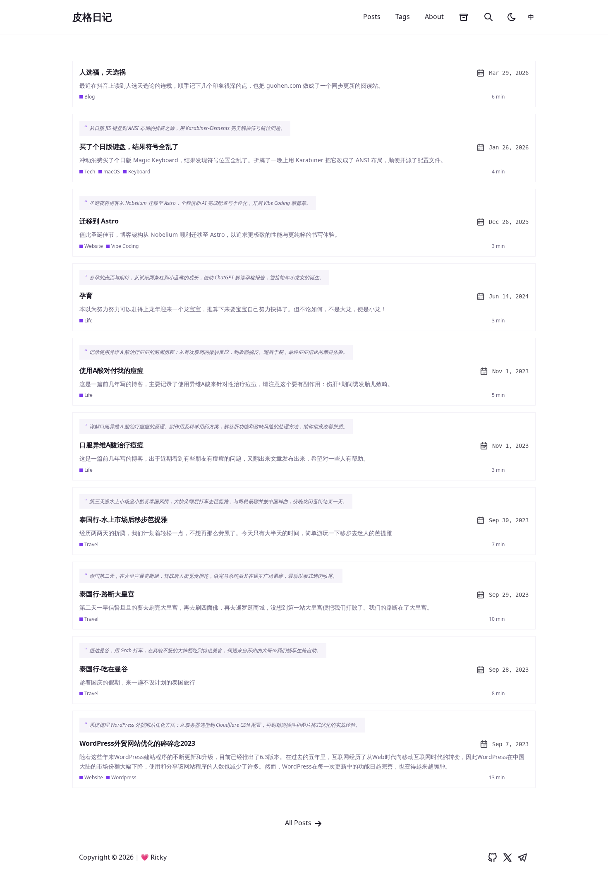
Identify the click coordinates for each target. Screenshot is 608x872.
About (434, 16)
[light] (511, 17)
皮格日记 (92, 17)
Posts (372, 16)
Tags (402, 16)
